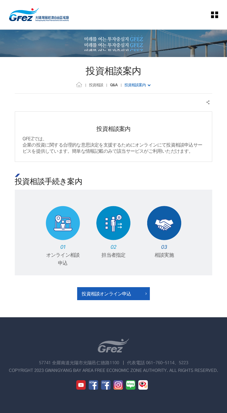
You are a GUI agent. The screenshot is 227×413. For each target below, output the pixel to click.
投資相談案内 (135, 84)
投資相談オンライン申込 (106, 294)
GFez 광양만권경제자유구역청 (39, 14)
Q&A (114, 84)
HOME (79, 84)
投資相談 (96, 84)
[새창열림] (81, 385)
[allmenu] (215, 14)
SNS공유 (208, 102)
